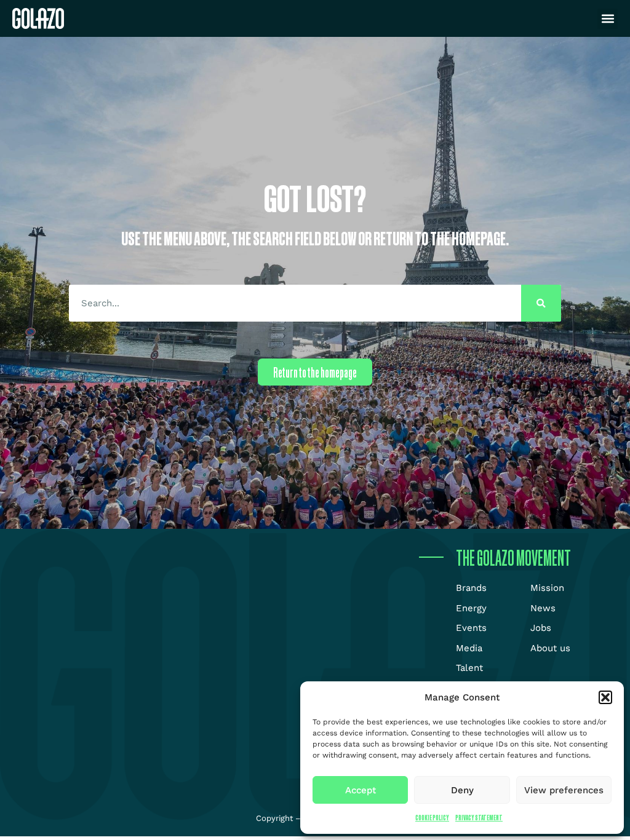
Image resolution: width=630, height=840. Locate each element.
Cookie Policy (432, 817)
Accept (360, 790)
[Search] (541, 303)
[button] (605, 697)
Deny (462, 790)
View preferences (564, 790)
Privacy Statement (479, 817)
